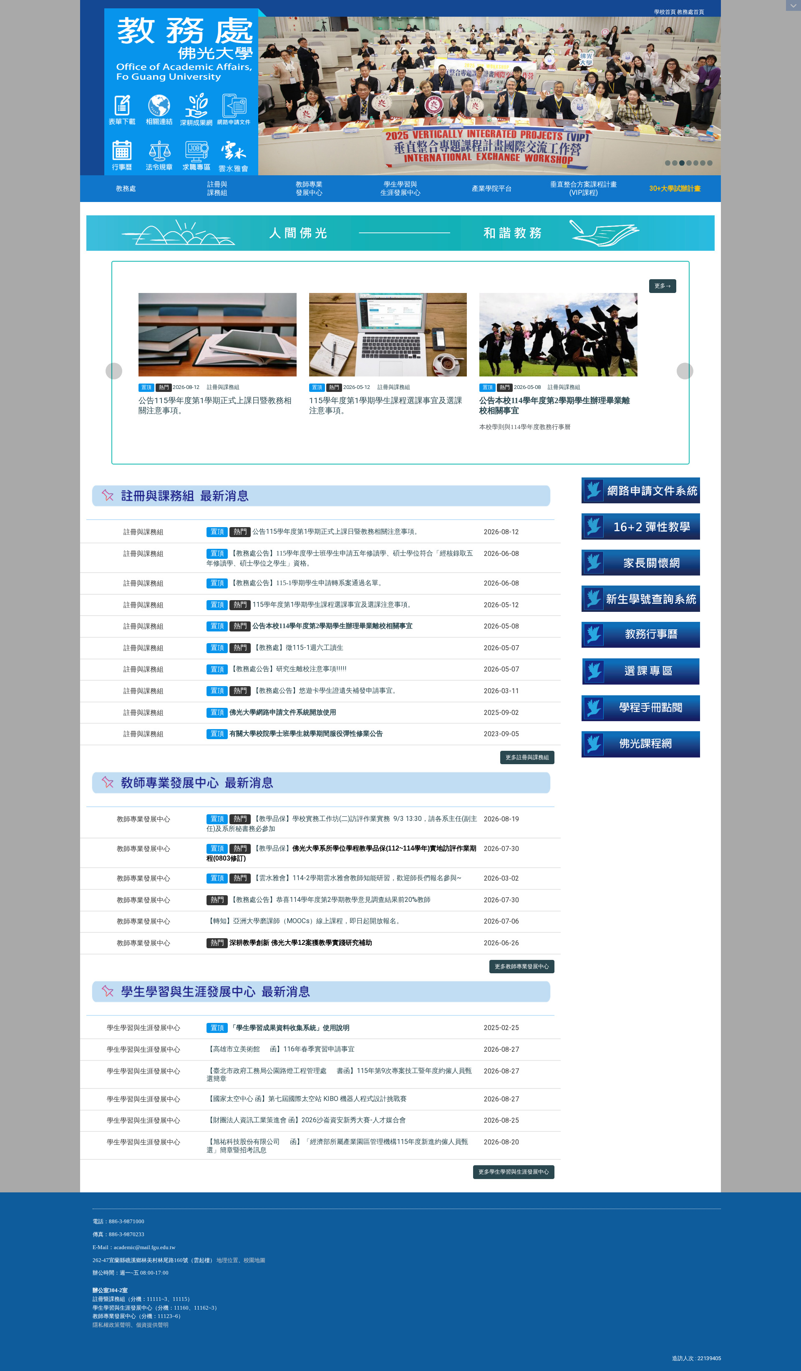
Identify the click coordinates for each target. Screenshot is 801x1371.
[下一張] (685, 371)
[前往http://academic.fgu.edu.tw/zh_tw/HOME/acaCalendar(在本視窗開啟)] (641, 634)
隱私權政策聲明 (112, 1325)
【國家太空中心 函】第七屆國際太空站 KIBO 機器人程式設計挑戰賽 (307, 1099)
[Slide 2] (675, 163)
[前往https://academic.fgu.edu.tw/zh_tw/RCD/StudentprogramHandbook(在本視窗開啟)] (641, 708)
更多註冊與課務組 (527, 757)
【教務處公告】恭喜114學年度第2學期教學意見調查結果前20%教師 (330, 900)
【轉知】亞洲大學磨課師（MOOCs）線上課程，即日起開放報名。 (305, 921)
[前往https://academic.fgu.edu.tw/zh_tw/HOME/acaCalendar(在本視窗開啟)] (122, 155)
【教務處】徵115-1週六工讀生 (297, 647)
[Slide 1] (667, 163)
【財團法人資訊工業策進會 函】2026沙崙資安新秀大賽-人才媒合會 (306, 1120)
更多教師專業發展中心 (522, 966)
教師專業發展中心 (309, 188)
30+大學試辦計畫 (675, 188)
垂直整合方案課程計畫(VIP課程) (583, 188)
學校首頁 (665, 12)
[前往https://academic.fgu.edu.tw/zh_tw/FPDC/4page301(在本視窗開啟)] (233, 155)
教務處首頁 (690, 12)
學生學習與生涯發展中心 (400, 188)
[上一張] (114, 371)
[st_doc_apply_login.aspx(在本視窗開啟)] (641, 490)
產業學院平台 (492, 188)
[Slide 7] (710, 163)
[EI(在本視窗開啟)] (196, 155)
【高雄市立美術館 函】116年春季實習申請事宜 (281, 1049)
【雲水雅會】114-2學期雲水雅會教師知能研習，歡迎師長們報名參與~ (356, 878)
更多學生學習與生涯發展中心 (514, 1172)
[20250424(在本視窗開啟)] (641, 526)
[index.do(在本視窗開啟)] (196, 109)
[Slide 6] (702, 163)
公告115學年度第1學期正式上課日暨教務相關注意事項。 (336, 531)
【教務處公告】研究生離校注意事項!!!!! (288, 669)
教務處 (126, 188)
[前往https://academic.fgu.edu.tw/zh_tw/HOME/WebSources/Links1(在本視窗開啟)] (159, 109)
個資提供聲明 (152, 1325)
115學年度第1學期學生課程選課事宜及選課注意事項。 (333, 604)
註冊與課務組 (217, 188)
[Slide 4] (689, 163)
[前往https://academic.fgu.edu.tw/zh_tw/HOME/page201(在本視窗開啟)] (122, 109)
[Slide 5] (696, 163)
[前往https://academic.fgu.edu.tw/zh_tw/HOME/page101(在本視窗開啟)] (159, 155)
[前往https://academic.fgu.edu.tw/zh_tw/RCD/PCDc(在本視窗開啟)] (641, 671)
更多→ (663, 286)
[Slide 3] (682, 163)
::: (650, 12)
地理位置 (227, 1260)
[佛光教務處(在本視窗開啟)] (181, 49)
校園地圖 (255, 1260)
